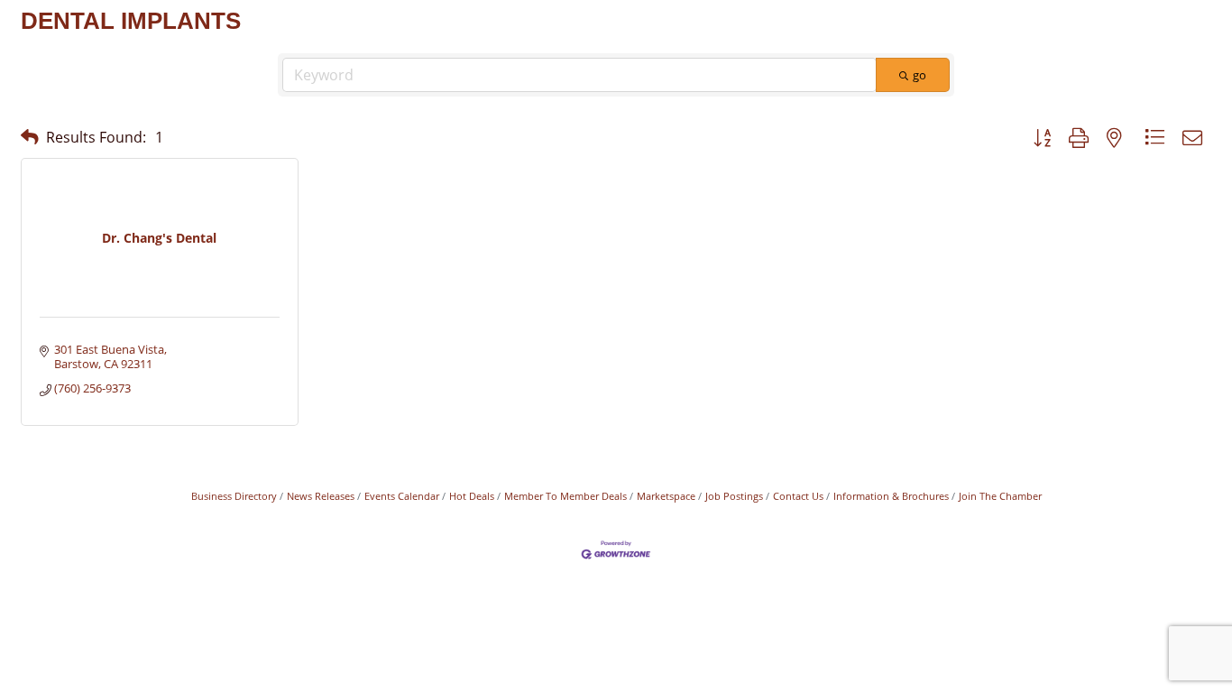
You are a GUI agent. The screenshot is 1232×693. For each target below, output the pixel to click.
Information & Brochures (891, 496)
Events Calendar (401, 496)
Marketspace (666, 496)
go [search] (919, 75)
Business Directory (234, 496)
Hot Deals (471, 496)
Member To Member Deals (565, 496)
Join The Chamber (1000, 496)
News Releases (320, 496)
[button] (30, 137)
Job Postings (734, 496)
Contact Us (798, 496)
